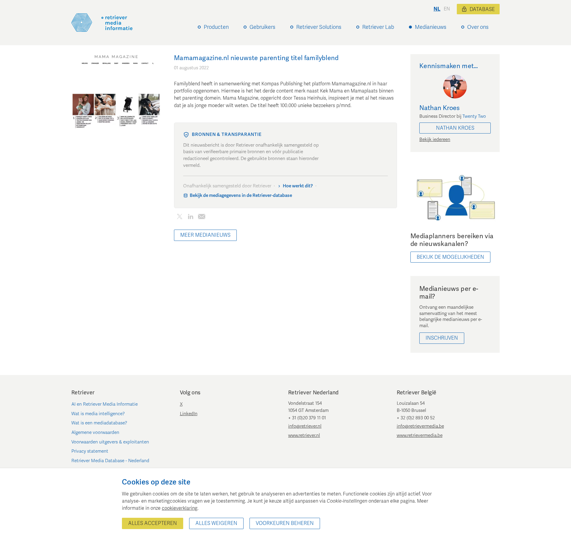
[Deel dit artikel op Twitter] (179, 217)
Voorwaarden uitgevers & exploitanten (110, 442)
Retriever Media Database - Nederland (110, 460)
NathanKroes (455, 128)
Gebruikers (262, 27)
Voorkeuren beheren (285, 523)
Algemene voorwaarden (95, 432)
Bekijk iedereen (434, 139)
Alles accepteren (152, 523)
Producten (216, 27)
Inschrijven (442, 338)
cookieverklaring (179, 508)
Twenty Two (474, 116)
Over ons (478, 27)
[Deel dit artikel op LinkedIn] (190, 217)
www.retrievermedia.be (420, 435)
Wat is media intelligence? (98, 413)
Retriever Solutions (318, 27)
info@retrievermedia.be (420, 426)
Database (482, 9)
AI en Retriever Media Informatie (104, 404)
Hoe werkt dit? (298, 186)
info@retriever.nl (304, 426)
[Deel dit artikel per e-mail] (201, 217)
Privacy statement (89, 451)
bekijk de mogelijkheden (450, 257)
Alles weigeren (216, 523)
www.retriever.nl (304, 435)
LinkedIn (188, 413)
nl (437, 9)
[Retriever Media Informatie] (102, 22)
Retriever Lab (378, 27)
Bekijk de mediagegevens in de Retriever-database (241, 195)
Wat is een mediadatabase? (99, 423)
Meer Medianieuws (205, 235)
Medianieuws (430, 27)
